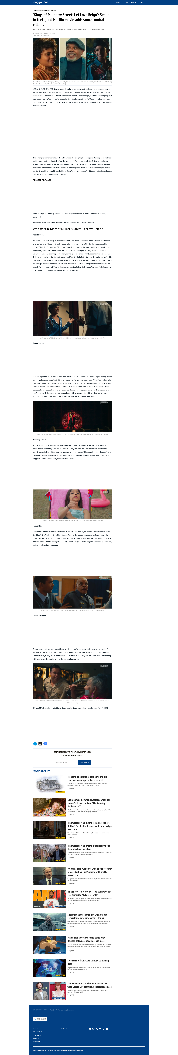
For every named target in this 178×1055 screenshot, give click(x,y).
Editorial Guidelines (38, 1032)
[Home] (40, 2)
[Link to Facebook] (90, 1029)
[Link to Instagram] (93, 1029)
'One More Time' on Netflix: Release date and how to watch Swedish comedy (63, 223)
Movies (133, 2)
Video (141, 2)
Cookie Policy (36, 1038)
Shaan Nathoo (105, 158)
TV (127, 2)
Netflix (89, 171)
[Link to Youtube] (100, 1029)
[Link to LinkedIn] (107, 1029)
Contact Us (64, 1028)
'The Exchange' (83, 95)
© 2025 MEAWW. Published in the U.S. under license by (48, 1010)
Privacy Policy (37, 1035)
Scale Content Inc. (69, 1010)
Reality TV (119, 2)
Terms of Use (36, 1041)
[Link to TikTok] (104, 1029)
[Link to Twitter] (97, 1029)
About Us (35, 1028)
